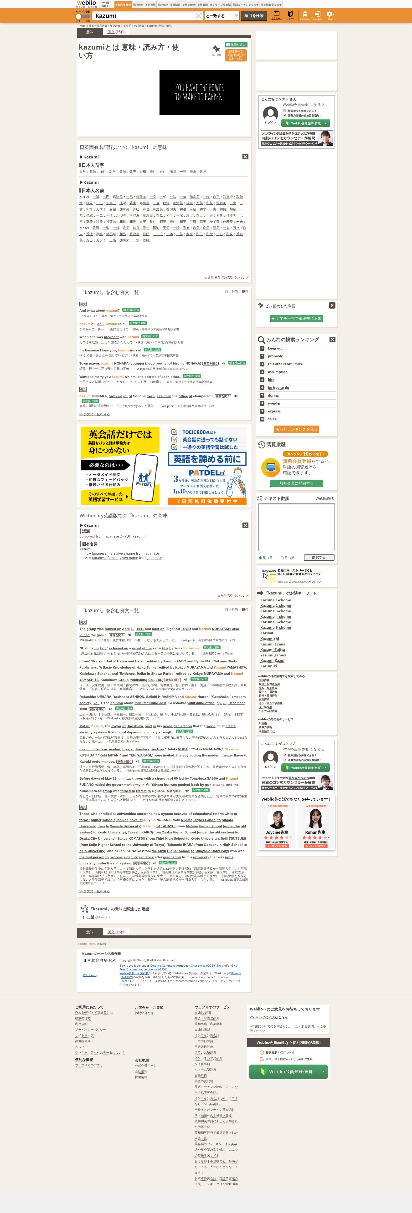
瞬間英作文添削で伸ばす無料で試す (236, 55)
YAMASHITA (236, 667)
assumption (278, 372)
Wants (84, 377)
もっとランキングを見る (297, 429)
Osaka (167, 832)
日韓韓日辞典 (204, 1047)
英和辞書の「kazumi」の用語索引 (92, 943)
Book (96, 661)
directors (142, 749)
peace (168, 726)
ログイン (317, 18)
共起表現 (163, 4)
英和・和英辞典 (268, 688)
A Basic (106, 667)
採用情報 (141, 1077)
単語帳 (263, 723)
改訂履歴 (126, 977)
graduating (172, 857)
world (211, 726)
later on (158, 629)
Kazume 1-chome (275, 600)
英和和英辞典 (123, 4)
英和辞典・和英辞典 (108, 25)
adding (195, 755)
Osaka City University (96, 838)
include (122, 820)
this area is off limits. (285, 364)
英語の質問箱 (204, 1081)
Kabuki (85, 761)
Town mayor (89, 363)
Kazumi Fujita (272, 650)
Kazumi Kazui (272, 661)
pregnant (111, 337)
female (113, 557)
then (101, 826)
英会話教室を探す (271, 4)
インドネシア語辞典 (271, 703)
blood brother (156, 363)
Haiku (110, 661)
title (165, 648)
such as (157, 749)
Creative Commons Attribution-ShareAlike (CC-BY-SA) (185, 966)
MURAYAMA (196, 667)
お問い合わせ (144, 1013)
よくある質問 (304, 1026)
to (245, 755)
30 (132, 629)
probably (275, 356)
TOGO (186, 629)
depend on (136, 732)
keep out (275, 348)
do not (120, 732)
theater (128, 749)
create (231, 726)
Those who (88, 814)
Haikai (122, 661)
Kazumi (236, 973)
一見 (99, 215)
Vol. (96, 703)
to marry (97, 377)
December (236, 703)
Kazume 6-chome (275, 627)
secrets (150, 377)
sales (272, 419)
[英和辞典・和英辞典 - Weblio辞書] (86, 2)
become (116, 857)
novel (136, 648)
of (170, 363)
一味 (173, 196)
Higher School (204, 820)
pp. (219, 703)
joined (84, 635)
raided (100, 785)
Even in (85, 749)
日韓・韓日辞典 (268, 695)
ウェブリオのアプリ (89, 1065)
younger (137, 363)
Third (160, 838)
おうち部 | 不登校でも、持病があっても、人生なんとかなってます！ (216, 1167)
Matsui (84, 726)
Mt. (147, 785)
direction (100, 749)
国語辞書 (264, 680)
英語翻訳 (202, 4)
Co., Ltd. (155, 680)
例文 (111, 31)
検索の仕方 (83, 1018)
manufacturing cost (150, 703)
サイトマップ (84, 1035)
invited (168, 755)
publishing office (201, 703)
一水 (136, 240)
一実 (213, 209)
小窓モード (276, 18)
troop (138, 778)
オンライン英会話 (220, 4)
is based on (118, 648)
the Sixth (159, 851)
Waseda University (125, 826)
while (229, 814)
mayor (116, 726)
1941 (140, 629)
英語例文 (138, 4)
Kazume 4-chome (275, 616)
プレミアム (305, 18)
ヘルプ (79, 1047)
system (85, 832)
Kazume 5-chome (275, 622)
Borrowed (87, 536)
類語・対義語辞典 (207, 1018)
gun (208, 785)
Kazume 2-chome (275, 606)
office (183, 396)
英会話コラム (267, 731)
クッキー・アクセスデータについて (100, 1052)
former (84, 820)
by (171, 648)
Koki (103, 755)
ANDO (181, 661)
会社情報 (141, 1071)
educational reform (208, 814)
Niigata (186, 820)
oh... (100, 324)
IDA (208, 661)
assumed (164, 396)
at (114, 814)
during (273, 395)
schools (108, 820)
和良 (223, 209)
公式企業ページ (146, 1065)
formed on (113, 629)
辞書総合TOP (84, 1041)
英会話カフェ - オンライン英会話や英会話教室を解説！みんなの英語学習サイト (216, 1149)
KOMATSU (137, 838)
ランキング (241, 277)
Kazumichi (269, 639)
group (91, 629)
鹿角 (193, 171)
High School (175, 838)
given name (125, 553)
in (148, 673)
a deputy (131, 857)
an (120, 778)
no (96, 648)
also (235, 629)
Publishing (138, 680)
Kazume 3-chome (275, 611)
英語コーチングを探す (246, 4)
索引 (217, 277)
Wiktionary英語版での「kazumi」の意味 (123, 515)
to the (127, 845)
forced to (127, 791)
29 (225, 703)
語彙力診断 (265, 727)
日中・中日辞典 (268, 691)
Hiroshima (135, 726)
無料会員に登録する (296, 483)
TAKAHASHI (165, 826)
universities (126, 814)
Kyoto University (111, 832)
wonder (274, 403)
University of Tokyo (148, 845)
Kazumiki (268, 666)
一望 (90, 916)
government (122, 785)
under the (145, 814)
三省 (112, 240)
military (152, 732)
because (92, 350)
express (274, 411)
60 (176, 778)
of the (147, 648)
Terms (151, 667)
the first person (91, 857)
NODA (183, 749)
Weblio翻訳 (325, 498)
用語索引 (227, 277)
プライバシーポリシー (90, 1029)
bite (271, 380)
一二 (156, 234)
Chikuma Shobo (225, 661)
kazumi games (273, 655)
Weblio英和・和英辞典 (134, 973)
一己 (106, 196)
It (80, 350)
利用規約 (81, 1024)
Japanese (111, 536)
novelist (136, 820)
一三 (183, 171)
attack (129, 778)
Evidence (127, 673)
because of (183, 814)
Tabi (103, 648)
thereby (182, 755)
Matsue (192, 826)
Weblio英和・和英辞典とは (94, 1012)
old (243, 826)
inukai (135, 350)
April (126, 629)
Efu (133, 755)
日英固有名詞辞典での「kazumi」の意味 (123, 147)
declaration (183, 726)
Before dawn (89, 778)
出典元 (209, 277)
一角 (183, 196)
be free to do (278, 388)
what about (96, 310)
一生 (233, 203)
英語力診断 (189, 4)
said (148, 726)
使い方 (290, 19)
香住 (163, 171)
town (151, 396)
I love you (108, 350)
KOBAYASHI (221, 629)
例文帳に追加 (131, 309)
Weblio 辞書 (86, 25)
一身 (152, 196)
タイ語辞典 (265, 707)
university (201, 857)
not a (229, 857)
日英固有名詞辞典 (133, 25)
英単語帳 (175, 4)
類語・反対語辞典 (269, 684)
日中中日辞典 (204, 1041)
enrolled (105, 814)
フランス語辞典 (205, 1052)
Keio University (91, 851)
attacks (218, 785)
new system (163, 814)
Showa (156, 673)
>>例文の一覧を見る (94, 414)
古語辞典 (264, 699)
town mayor (118, 396)
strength (162, 778)
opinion (116, 703)
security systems (93, 732)
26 (115, 778)
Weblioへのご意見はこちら (269, 1017)
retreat (141, 791)
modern (239, 697)
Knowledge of (124, 667)
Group (123, 680)
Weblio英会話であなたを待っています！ (297, 799)
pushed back (188, 785)
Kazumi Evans (272, 644)
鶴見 (89, 203)
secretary (146, 857)
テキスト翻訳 (277, 498)
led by (184, 778)
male (111, 553)
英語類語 (150, 4)
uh (127, 377)
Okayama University (212, 851)
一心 (219, 234)
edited (152, 661)
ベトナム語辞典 (268, 710)
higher (96, 820)
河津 (132, 215)
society (85, 703)
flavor (238, 755)
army (136, 785)
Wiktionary (90, 975)
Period (168, 673)
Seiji (224, 838)
